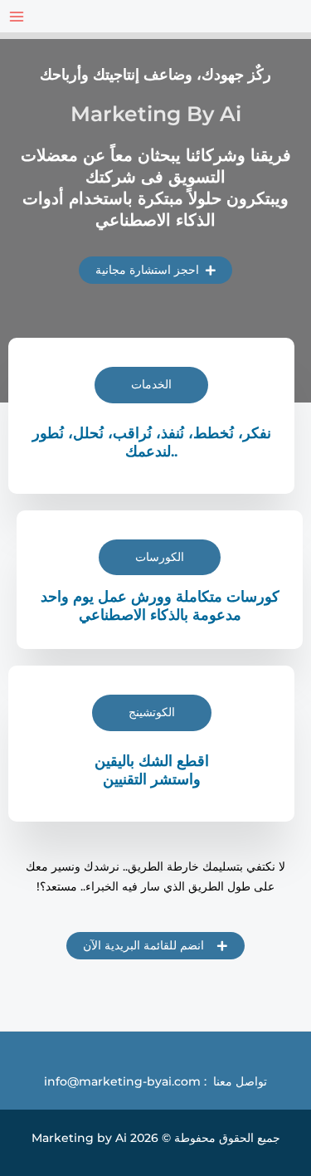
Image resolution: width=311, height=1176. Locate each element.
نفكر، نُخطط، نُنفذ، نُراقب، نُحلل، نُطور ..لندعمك (151, 442)
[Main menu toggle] (16, 16)
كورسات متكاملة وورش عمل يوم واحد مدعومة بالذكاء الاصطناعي (160, 605)
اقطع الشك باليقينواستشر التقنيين (152, 769)
